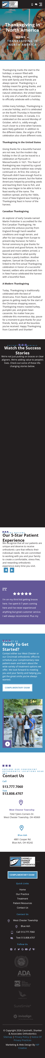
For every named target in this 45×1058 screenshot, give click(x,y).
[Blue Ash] (22, 828)
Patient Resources (22, 903)
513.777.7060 (12, 786)
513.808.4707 (12, 793)
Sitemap (8, 1036)
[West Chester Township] (21, 802)
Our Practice (22, 894)
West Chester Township (21, 809)
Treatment (22, 898)
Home (21, 37)
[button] (40, 4)
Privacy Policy (22, 1036)
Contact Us (22, 907)
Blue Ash (22, 835)
